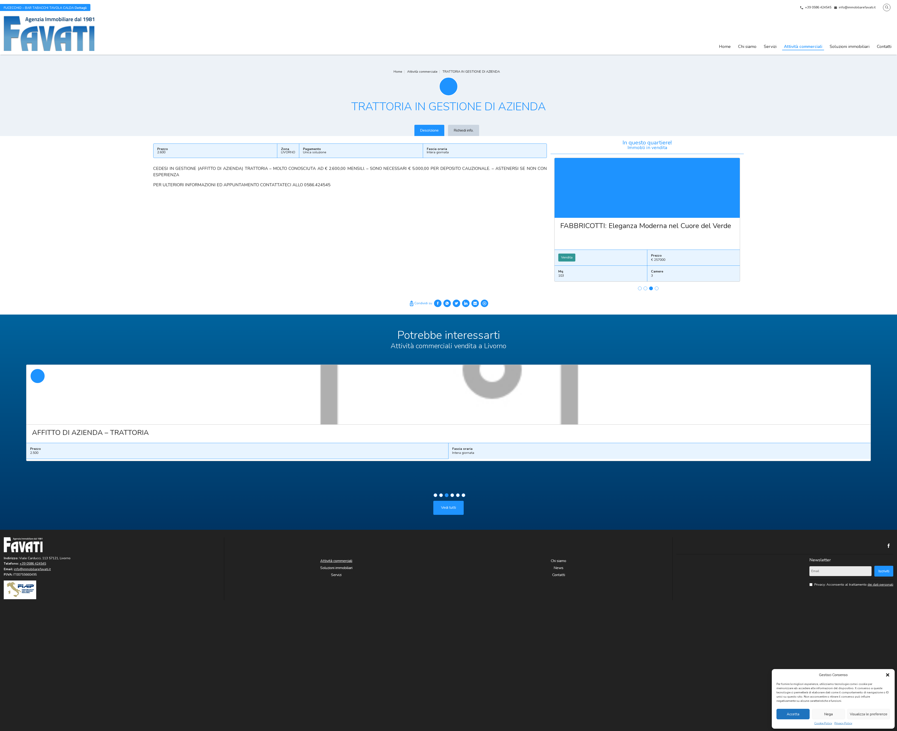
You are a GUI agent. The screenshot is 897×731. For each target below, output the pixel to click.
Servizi (770, 46)
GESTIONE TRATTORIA (69, 432)
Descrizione (429, 130)
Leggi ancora (647, 188)
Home (725, 46)
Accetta (793, 714)
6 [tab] (463, 495)
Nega (828, 714)
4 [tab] (657, 288)
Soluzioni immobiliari (849, 46)
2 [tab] (645, 288)
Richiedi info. (463, 130)
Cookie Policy (823, 723)
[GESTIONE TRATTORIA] (448, 394)
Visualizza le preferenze (868, 714)
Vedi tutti (448, 507)
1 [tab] (640, 288)
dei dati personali (880, 584)
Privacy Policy (843, 723)
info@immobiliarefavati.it (857, 7)
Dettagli (45, 7)
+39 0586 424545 (818, 7)
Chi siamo (747, 46)
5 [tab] (458, 495)
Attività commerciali (803, 46)
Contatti (884, 46)
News (558, 567)
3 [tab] (651, 288)
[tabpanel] (647, 221)
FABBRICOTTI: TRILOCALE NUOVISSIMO (626, 226)
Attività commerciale (422, 71)
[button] (887, 675)
